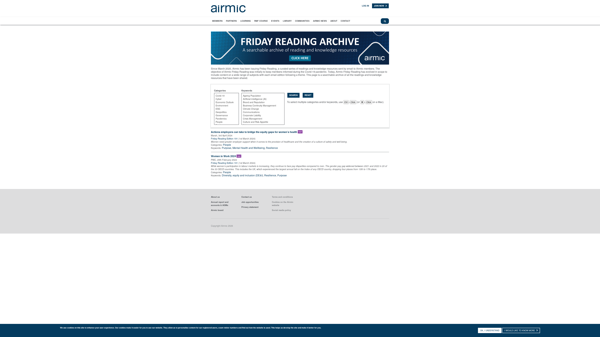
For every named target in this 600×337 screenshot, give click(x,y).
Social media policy (281, 210)
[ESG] (224, 108)
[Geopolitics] (224, 112)
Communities (302, 20)
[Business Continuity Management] (261, 105)
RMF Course (261, 20)
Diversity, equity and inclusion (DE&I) (242, 175)
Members (217, 20)
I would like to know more (520, 330)
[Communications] (261, 112)
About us (215, 196)
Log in (365, 5)
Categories (220, 90)
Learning (245, 20)
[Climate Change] (261, 108)
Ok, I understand (489, 330)
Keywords (246, 90)
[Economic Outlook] (224, 102)
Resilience (272, 148)
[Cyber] (224, 99)
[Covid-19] (224, 95)
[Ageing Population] (261, 95)
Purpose (226, 148)
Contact (345, 20)
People (227, 145)
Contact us (246, 196)
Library (287, 20)
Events (275, 20)
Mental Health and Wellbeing (248, 148)
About (333, 20)
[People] (224, 122)
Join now (379, 5)
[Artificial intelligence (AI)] (261, 99)
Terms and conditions (282, 196)
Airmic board (217, 210)
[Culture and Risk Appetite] (261, 122)
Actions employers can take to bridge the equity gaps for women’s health (254, 132)
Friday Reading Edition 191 (224, 138)
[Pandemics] (224, 118)
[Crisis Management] (261, 118)
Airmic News (320, 20)
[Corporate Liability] (261, 115)
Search (293, 95)
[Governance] (224, 115)
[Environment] (224, 105)
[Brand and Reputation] (261, 102)
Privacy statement (249, 207)
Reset (308, 95)
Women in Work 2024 (223, 156)
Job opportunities (250, 202)
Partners (231, 20)
